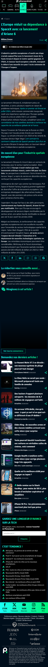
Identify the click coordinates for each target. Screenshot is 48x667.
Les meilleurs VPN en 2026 (15, 598)
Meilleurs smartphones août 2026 (18, 595)
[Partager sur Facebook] (12, 258)
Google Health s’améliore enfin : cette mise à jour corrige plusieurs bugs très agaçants (30, 459)
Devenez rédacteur (24, 616)
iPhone (17, 511)
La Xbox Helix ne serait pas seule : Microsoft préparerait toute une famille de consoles (30, 381)
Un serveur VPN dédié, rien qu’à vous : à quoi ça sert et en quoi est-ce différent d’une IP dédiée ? (30, 412)
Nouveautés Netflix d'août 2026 (17, 573)
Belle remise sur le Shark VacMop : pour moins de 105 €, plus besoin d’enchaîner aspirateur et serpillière (30, 490)
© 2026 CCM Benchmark (24, 620)
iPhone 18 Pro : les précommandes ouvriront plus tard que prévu (30, 505)
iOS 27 (8, 567)
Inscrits (33, 609)
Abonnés (24, 609)
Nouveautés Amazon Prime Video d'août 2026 (22, 579)
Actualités (18, 403)
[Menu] (2, 1)
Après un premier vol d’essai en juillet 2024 (23, 110)
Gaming (10, 9)
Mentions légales (9, 618)
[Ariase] (35, 643)
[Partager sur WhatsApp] (35, 258)
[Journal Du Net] (13, 634)
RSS (43, 609)
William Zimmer (7, 39)
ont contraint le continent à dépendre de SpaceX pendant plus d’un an (23, 140)
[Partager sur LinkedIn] (20, 258)
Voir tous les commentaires (13, 351)
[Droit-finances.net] (13, 639)
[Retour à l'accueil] (24, 1)
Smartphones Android (21, 372)
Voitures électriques (21, 450)
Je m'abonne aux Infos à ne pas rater (20, 47)
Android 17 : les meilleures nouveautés (19, 559)
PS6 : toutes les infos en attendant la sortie (21, 570)
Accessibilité (40, 618)
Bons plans (32, 9)
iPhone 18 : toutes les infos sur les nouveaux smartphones (21, 563)
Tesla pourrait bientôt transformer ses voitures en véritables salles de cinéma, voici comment (31, 443)
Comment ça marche (21, 419)
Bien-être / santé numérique (24, 465)
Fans (4, 609)
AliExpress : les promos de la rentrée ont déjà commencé (22, 552)
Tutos (40, 9)
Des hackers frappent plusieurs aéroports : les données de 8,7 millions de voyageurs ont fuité (29, 397)
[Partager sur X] (4, 258)
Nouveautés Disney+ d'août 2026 (18, 576)
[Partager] (46, 40)
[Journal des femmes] (13, 630)
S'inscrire (24, 539)
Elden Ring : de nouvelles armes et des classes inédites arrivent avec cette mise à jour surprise (30, 428)
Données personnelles (23, 618)
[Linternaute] (35, 634)
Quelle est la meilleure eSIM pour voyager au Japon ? (30, 473)
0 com (42, 40)
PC (4, 9)
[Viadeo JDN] (13, 643)
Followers (14, 609)
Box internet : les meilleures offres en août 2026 (23, 582)
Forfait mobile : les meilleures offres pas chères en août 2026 (25, 591)
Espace (23, 9)
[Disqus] (24, 321)
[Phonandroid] (5, 651)
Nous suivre (43, 258)
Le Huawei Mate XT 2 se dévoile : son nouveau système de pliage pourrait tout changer (30, 366)
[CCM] (35, 630)
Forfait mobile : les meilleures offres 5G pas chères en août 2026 (25, 586)
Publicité (41, 616)
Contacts (34, 616)
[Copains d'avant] (35, 639)
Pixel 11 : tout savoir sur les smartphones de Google (24, 556)
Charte (33, 618)
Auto (17, 9)
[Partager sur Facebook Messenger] (28, 258)
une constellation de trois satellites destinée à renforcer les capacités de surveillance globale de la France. (23, 122)
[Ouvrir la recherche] (45, 1)
